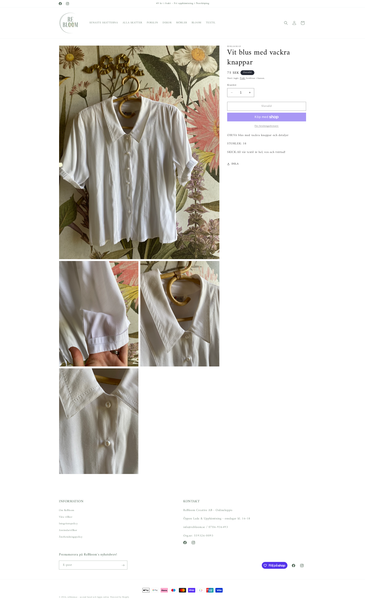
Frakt (242, 78)
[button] (286, 23)
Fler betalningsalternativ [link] (267, 126)
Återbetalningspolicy (71, 537)
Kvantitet (231, 85)
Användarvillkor (68, 530)
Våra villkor (65, 516)
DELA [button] (235, 164)
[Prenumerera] (123, 565)
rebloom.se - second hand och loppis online (88, 597)
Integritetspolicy (68, 523)
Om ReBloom (66, 510)
